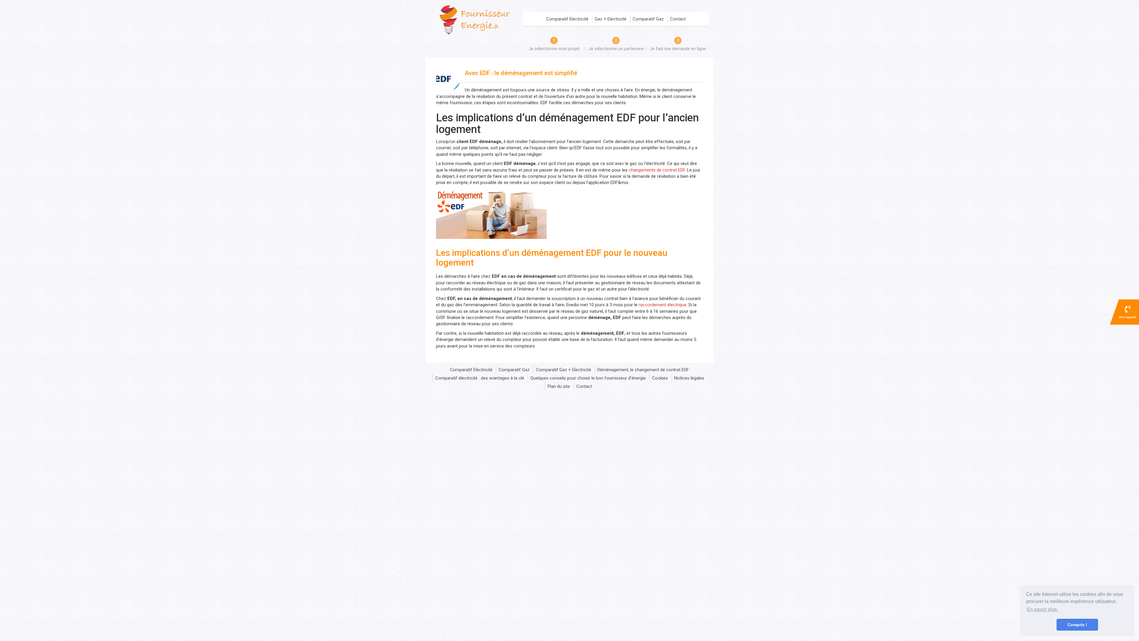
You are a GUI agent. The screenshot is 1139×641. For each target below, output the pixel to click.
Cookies (660, 378)
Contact (678, 19)
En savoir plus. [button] (1042, 609)
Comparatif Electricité (567, 19)
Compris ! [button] (1077, 624)
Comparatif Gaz (648, 19)
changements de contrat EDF (657, 170)
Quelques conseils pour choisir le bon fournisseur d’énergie (588, 378)
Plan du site (559, 386)
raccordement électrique (662, 304)
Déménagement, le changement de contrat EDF (643, 369)
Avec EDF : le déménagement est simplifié (521, 73)
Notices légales (689, 378)
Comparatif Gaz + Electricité (563, 369)
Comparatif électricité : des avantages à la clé (479, 378)
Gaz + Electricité (610, 19)
